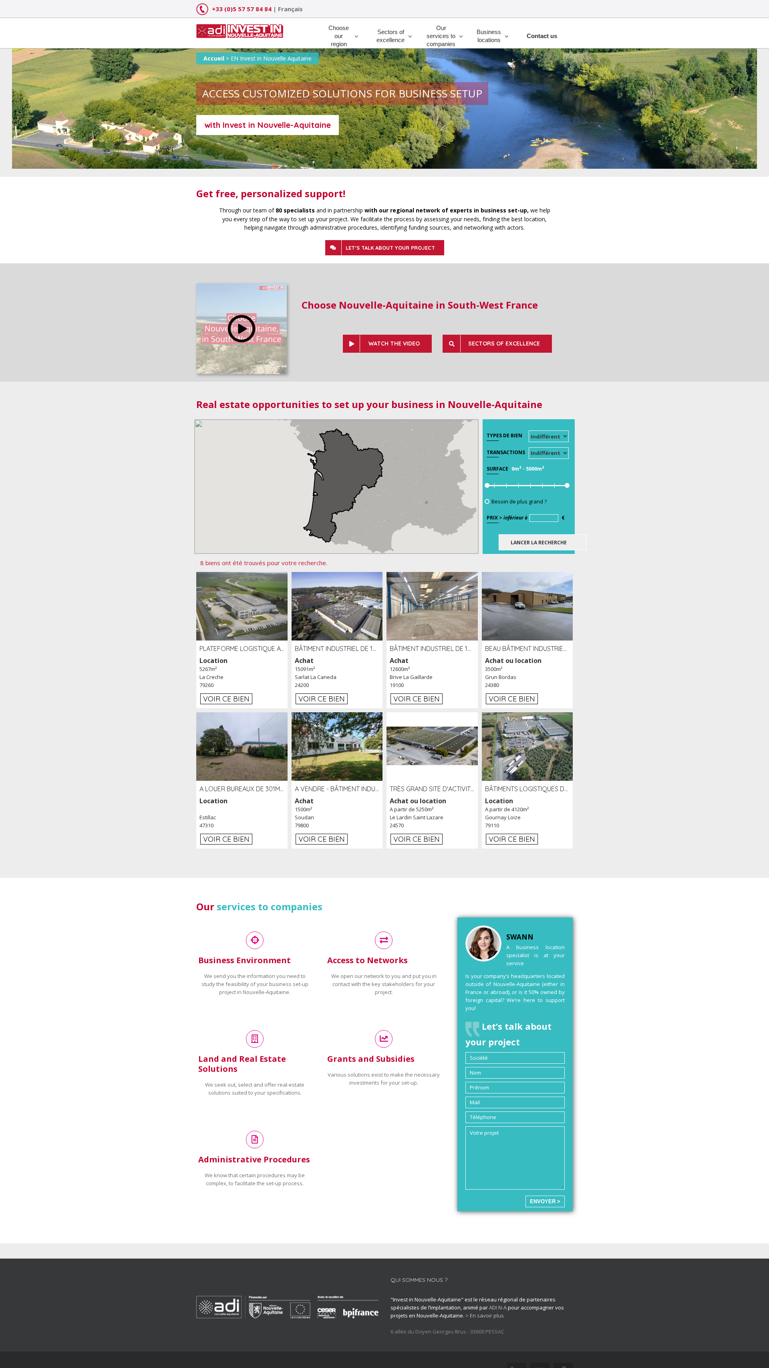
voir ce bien (226, 698)
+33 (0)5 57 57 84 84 (242, 9)
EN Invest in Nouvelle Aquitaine (271, 58)
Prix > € (526, 517)
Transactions (506, 452)
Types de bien (504, 435)
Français (290, 9)
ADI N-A (498, 1307)
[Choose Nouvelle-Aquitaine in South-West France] (241, 287)
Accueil (213, 58)
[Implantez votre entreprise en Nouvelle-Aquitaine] (239, 28)
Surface (497, 468)
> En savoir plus (484, 1315)
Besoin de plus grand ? (519, 501)
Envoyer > (545, 1201)
